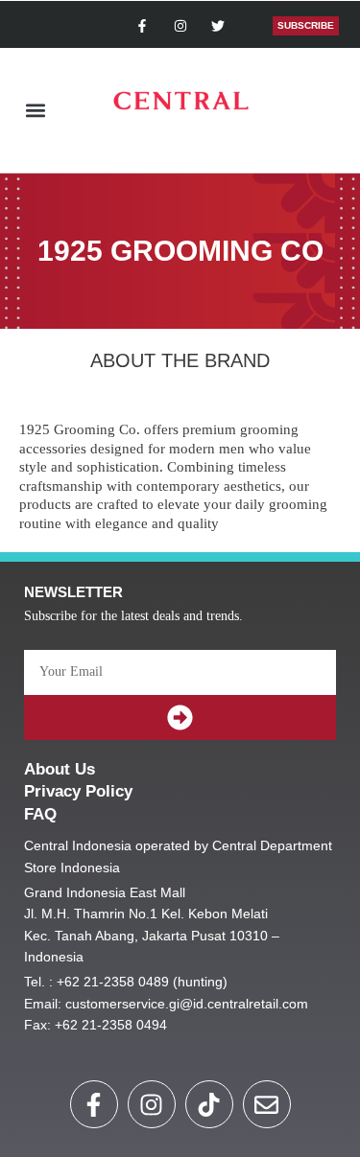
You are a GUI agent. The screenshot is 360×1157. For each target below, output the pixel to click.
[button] (35, 111)
